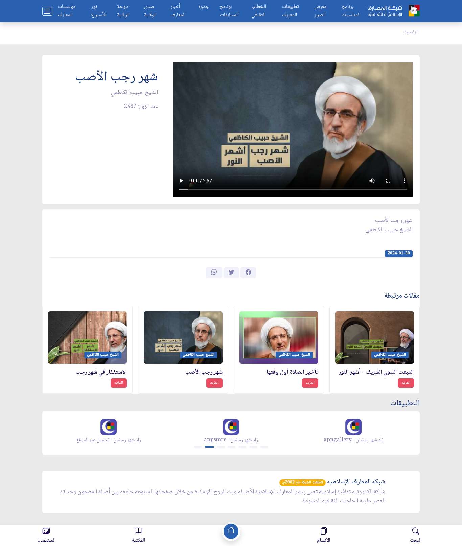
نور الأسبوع (98, 11)
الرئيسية (411, 32)
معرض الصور (320, 11)
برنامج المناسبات (351, 11)
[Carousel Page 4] (232, 447)
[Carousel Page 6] (253, 447)
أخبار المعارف (177, 11)
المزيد (405, 382)
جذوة (203, 7)
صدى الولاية (150, 11)
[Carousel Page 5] (242, 447)
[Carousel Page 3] (221, 447)
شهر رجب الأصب (204, 372)
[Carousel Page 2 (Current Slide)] (209, 447)
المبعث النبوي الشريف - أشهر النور (376, 372)
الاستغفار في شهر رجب (101, 372)
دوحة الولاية (123, 11)
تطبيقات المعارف (290, 11)
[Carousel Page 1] (198, 447)
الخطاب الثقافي (258, 11)
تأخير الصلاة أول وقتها (292, 372)
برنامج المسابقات (229, 11)
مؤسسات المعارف (67, 11)
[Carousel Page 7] (264, 447)
